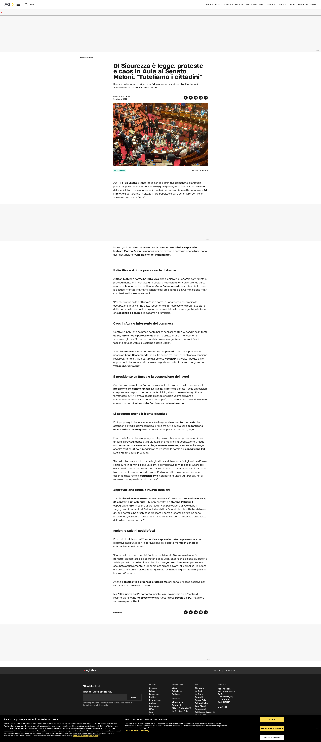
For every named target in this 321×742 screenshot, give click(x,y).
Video (174, 688)
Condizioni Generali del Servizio (95, 705)
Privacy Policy (201, 703)
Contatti (199, 697)
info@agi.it (222, 707)
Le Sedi (198, 691)
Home (82, 58)
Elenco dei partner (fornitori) (137, 731)
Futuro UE (176, 705)
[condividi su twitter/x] (191, 98)
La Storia (199, 694)
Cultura (292, 4)
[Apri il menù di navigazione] (18, 4)
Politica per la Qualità (205, 712)
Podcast (176, 694)
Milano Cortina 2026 (181, 708)
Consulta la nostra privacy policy (86, 736)
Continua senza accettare (272, 728)
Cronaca (209, 4)
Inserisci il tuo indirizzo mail (97, 692)
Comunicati (200, 709)
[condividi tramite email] (201, 98)
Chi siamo (199, 688)
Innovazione (251, 4)
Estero (218, 4)
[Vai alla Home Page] (9, 4)
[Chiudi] (317, 728)
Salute (262, 4)
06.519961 (225, 702)
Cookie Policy (201, 700)
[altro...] (206, 98)
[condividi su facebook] (186, 98)
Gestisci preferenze (272, 737)
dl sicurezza (119, 170)
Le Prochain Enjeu (180, 711)
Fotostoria (177, 691)
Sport (313, 4)
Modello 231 (200, 715)
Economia (228, 4)
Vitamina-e (177, 702)
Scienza (271, 4)
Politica (239, 4)
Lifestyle (281, 4)
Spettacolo (303, 4)
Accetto (272, 719)
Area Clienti (200, 706)
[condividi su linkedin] (196, 98)
